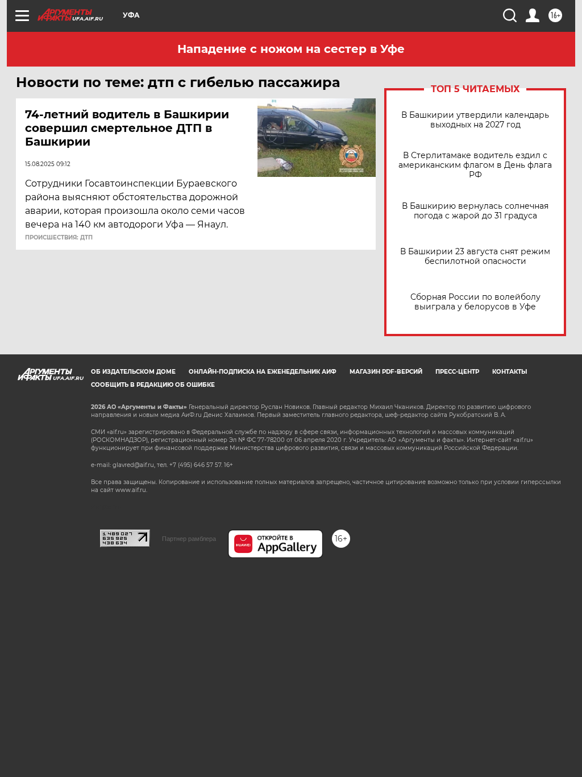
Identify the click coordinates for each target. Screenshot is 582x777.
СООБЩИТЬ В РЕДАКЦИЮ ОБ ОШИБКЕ (153, 384)
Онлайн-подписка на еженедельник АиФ (262, 371)
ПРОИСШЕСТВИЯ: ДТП (59, 238)
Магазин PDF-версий (386, 371)
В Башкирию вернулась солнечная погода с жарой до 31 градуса (475, 211)
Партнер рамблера (189, 538)
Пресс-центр (457, 371)
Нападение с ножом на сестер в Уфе (291, 49)
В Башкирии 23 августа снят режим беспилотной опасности (475, 256)
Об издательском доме (133, 371)
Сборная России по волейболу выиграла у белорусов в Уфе (475, 302)
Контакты (509, 371)
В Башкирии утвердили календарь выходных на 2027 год (475, 120)
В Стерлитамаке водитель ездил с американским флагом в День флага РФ (475, 165)
